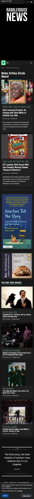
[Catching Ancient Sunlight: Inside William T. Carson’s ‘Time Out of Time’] (17, 412)
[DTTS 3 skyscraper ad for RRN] (17, 221)
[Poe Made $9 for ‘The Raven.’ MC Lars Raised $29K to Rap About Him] (17, 297)
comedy (10, 161)
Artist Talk (7, 426)
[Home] (3, 63)
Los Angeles (6, 350)
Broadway (5, 106)
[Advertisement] (17, 41)
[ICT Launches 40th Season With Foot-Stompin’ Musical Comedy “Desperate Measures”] (17, 146)
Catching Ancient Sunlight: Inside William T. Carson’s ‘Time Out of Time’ (16, 430)
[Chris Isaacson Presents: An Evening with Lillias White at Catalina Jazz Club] (17, 92)
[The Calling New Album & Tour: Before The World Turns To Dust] (17, 374)
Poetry (15, 312)
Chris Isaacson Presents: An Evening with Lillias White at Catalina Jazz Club (14, 112)
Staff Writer (14, 118)
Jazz (19, 106)
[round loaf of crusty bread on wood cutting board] (17, 266)
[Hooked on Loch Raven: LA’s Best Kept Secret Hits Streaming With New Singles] (17, 335)
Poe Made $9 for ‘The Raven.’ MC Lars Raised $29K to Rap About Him (17, 315)
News (22, 161)
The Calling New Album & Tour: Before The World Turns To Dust (16, 392)
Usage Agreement (23, 482)
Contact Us (12, 482)
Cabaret (10, 106)
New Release (10, 312)
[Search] (31, 63)
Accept (5, 495)
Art (3, 426)
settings (20, 491)
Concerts (15, 106)
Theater (28, 106)
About (6, 482)
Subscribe (26, 496)
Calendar (5, 161)
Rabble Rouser (16, 319)
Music (14, 161)
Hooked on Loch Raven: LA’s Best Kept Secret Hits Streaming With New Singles (17, 354)
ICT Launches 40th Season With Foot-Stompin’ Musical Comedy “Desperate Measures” (16, 167)
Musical (24, 106)
